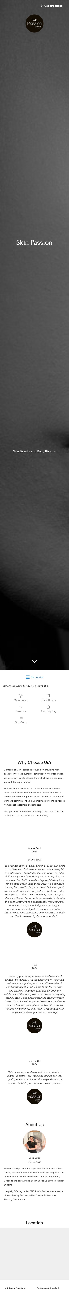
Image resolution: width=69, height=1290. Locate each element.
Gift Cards (21, 722)
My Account (21, 700)
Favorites (20, 711)
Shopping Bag (48, 711)
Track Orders (48, 700)
